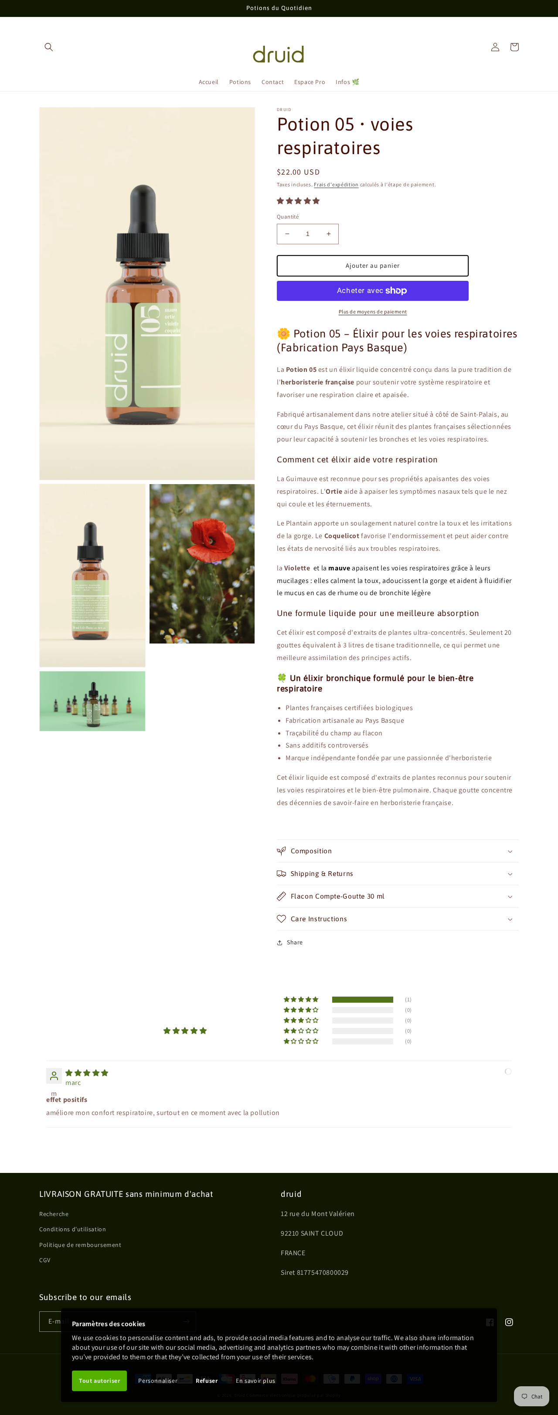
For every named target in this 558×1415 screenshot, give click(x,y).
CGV (45, 1260)
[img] (87, 1073)
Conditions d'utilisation (72, 1229)
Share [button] (295, 942)
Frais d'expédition (336, 184)
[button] (48, 47)
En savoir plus (255, 1381)
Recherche (53, 1214)
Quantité (288, 216)
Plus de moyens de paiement (373, 311)
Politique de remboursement (80, 1245)
